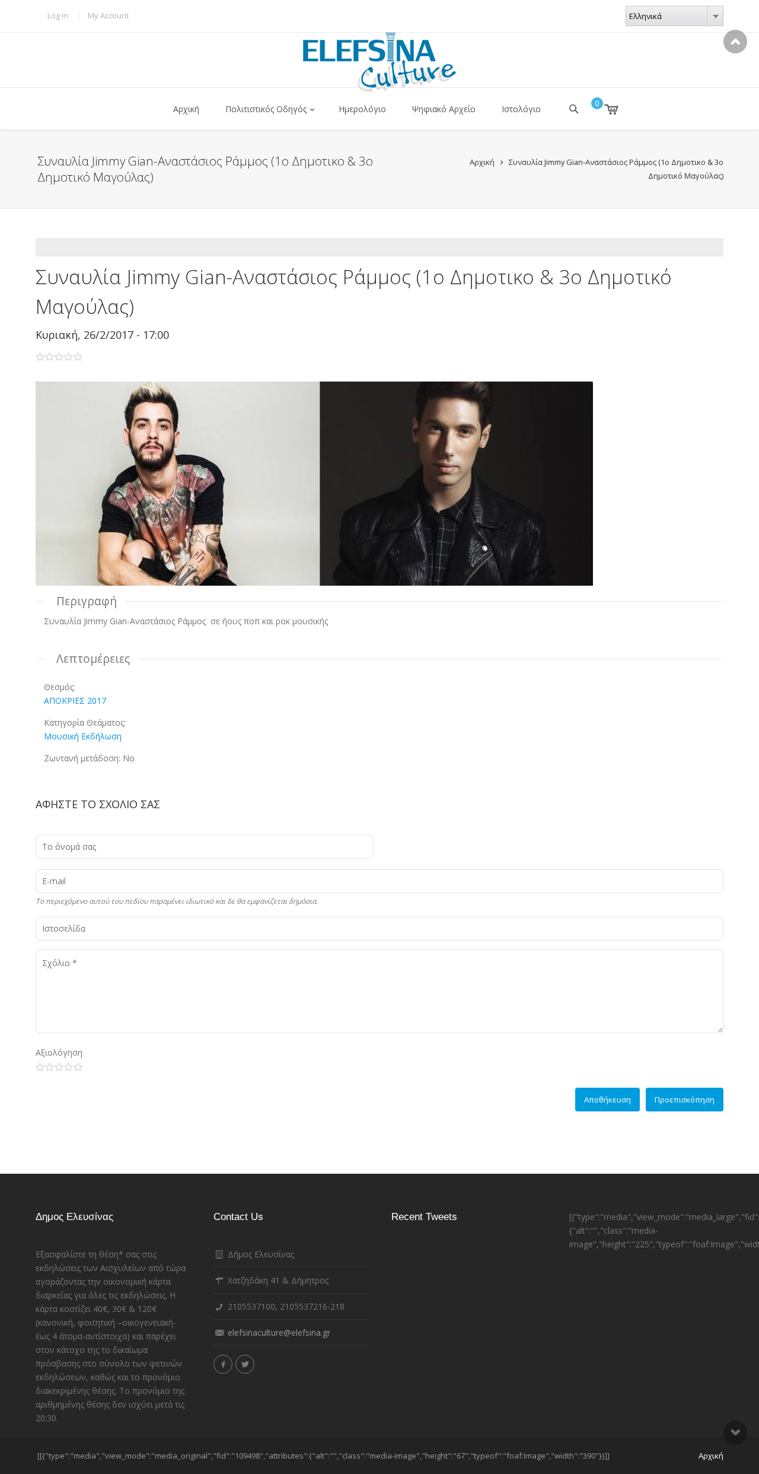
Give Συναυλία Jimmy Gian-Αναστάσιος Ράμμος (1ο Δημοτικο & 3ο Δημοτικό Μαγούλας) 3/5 (59, 1067)
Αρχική (186, 109)
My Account (108, 15)
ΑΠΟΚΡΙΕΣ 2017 (75, 700)
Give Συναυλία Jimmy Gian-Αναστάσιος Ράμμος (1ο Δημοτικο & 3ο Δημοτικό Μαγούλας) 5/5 (78, 1067)
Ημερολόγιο (362, 109)
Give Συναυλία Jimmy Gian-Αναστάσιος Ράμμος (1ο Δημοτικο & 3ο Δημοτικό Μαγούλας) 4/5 (68, 1067)
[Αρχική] (379, 62)
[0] (603, 109)
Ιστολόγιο (521, 109)
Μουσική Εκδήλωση (83, 736)
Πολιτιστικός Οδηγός (266, 109)
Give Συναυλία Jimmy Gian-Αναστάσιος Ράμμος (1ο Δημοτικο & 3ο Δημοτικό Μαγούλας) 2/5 (49, 1067)
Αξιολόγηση (59, 1052)
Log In (57, 15)
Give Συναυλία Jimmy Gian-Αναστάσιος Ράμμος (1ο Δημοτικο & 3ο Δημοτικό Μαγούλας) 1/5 (40, 1067)
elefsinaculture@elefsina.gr (279, 1332)
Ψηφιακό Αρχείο (444, 109)
